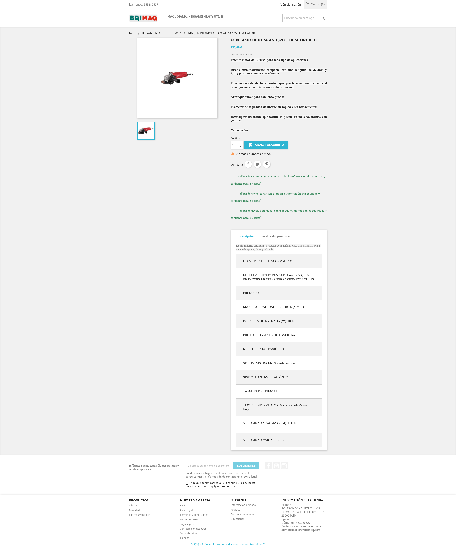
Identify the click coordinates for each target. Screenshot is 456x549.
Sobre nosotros (189, 519)
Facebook (268, 465)
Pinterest (266, 164)
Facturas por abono (242, 514)
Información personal (243, 505)
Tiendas (184, 538)
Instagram (284, 465)
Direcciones (238, 519)
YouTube (276, 465)
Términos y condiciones (194, 514)
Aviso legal (186, 510)
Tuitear (257, 164)
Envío (183, 505)
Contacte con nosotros (193, 528)
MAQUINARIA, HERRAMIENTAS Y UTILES (195, 17)
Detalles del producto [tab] (275, 236)
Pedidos (235, 509)
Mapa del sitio (188, 533)
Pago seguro (187, 524)
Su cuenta (238, 500)
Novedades (135, 510)
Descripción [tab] (247, 236)
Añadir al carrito (266, 145)
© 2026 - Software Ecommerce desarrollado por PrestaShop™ (228, 544)
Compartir (248, 164)
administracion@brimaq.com (301, 530)
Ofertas (133, 505)
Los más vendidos (139, 514)
